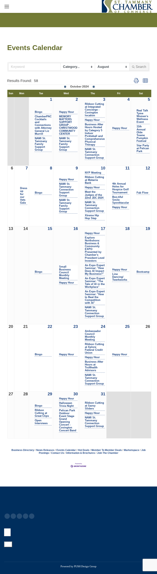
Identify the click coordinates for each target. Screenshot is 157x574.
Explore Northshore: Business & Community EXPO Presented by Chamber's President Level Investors (94, 249)
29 (50, 394)
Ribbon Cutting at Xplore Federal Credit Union (94, 348)
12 (148, 168)
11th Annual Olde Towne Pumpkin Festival (142, 133)
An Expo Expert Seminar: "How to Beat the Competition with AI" (95, 297)
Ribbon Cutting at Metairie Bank (94, 180)
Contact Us (57, 453)
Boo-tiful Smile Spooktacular (120, 200)
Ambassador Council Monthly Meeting (93, 335)
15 (50, 228)
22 (50, 326)
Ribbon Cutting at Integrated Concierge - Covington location (94, 110)
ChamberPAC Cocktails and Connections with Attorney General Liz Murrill (43, 125)
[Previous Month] (65, 87)
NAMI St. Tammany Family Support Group (41, 144)
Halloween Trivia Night (66, 404)
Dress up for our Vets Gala (23, 195)
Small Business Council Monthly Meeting (65, 272)
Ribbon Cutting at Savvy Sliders (94, 405)
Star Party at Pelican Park (143, 148)
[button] (136, 81)
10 (103, 168)
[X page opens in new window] (13, 516)
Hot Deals (83, 450)
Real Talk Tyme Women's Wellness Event (142, 116)
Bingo (38, 112)
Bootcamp (143, 271)
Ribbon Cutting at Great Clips (42, 413)
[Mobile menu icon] (6, 6)
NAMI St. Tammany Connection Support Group (94, 153)
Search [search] (141, 66)
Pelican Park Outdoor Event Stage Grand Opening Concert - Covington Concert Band (67, 420)
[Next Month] (94, 87)
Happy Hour (66, 112)
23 (75, 326)
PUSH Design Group (85, 566)
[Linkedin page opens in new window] (25, 516)
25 (127, 326)
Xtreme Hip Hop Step (92, 217)
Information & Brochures (80, 453)
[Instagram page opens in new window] (31, 516)
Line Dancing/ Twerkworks (119, 277)
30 (75, 394)
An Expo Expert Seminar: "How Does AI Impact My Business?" (95, 269)
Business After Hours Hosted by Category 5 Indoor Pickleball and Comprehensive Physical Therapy (95, 134)
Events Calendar (66, 450)
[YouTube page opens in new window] (19, 516)
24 (103, 326)
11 (127, 168)
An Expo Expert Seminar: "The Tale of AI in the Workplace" (95, 282)
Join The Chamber (107, 453)
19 (148, 228)
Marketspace (131, 450)
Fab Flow (142, 192)
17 (103, 228)
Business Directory (22, 450)
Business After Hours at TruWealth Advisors (94, 366)
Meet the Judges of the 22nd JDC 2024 (94, 195)
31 (103, 394)
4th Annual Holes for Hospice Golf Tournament (120, 188)
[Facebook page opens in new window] (7, 516)
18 (127, 228)
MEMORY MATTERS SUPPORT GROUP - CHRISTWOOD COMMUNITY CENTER (68, 125)
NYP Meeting (93, 172)
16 (75, 228)
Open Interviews (41, 422)
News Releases (45, 450)
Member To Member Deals (106, 450)
